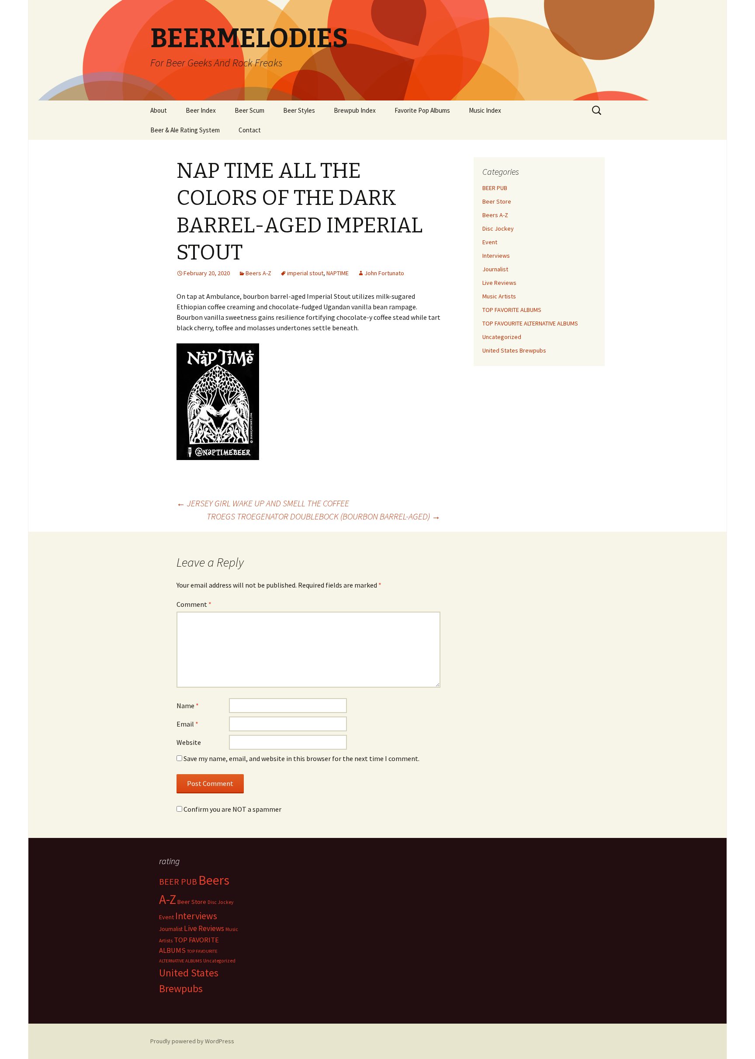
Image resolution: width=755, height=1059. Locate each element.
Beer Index (201, 110)
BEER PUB (494, 188)
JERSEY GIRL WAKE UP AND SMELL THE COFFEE (263, 503)
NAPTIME (337, 273)
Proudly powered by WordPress (192, 1041)
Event (489, 242)
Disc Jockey (498, 228)
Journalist (495, 269)
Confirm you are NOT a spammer (231, 809)
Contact (250, 130)
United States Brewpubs (514, 350)
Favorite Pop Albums (422, 110)
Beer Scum (249, 110)
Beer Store (496, 201)
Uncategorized (501, 337)
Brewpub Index (355, 110)
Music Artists (499, 296)
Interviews (496, 256)
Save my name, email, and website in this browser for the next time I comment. (301, 758)
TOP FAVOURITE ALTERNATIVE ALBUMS (530, 323)
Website (189, 742)
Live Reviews (499, 283)
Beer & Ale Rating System (185, 130)
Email (187, 724)
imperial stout (305, 273)
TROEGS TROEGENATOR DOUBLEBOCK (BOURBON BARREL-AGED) (323, 516)
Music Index (485, 110)
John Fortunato (384, 273)
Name (188, 705)
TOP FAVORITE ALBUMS (511, 310)
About (158, 110)
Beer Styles (299, 110)
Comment (194, 604)
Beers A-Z (258, 273)
